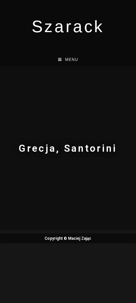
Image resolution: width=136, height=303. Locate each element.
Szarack (68, 26)
